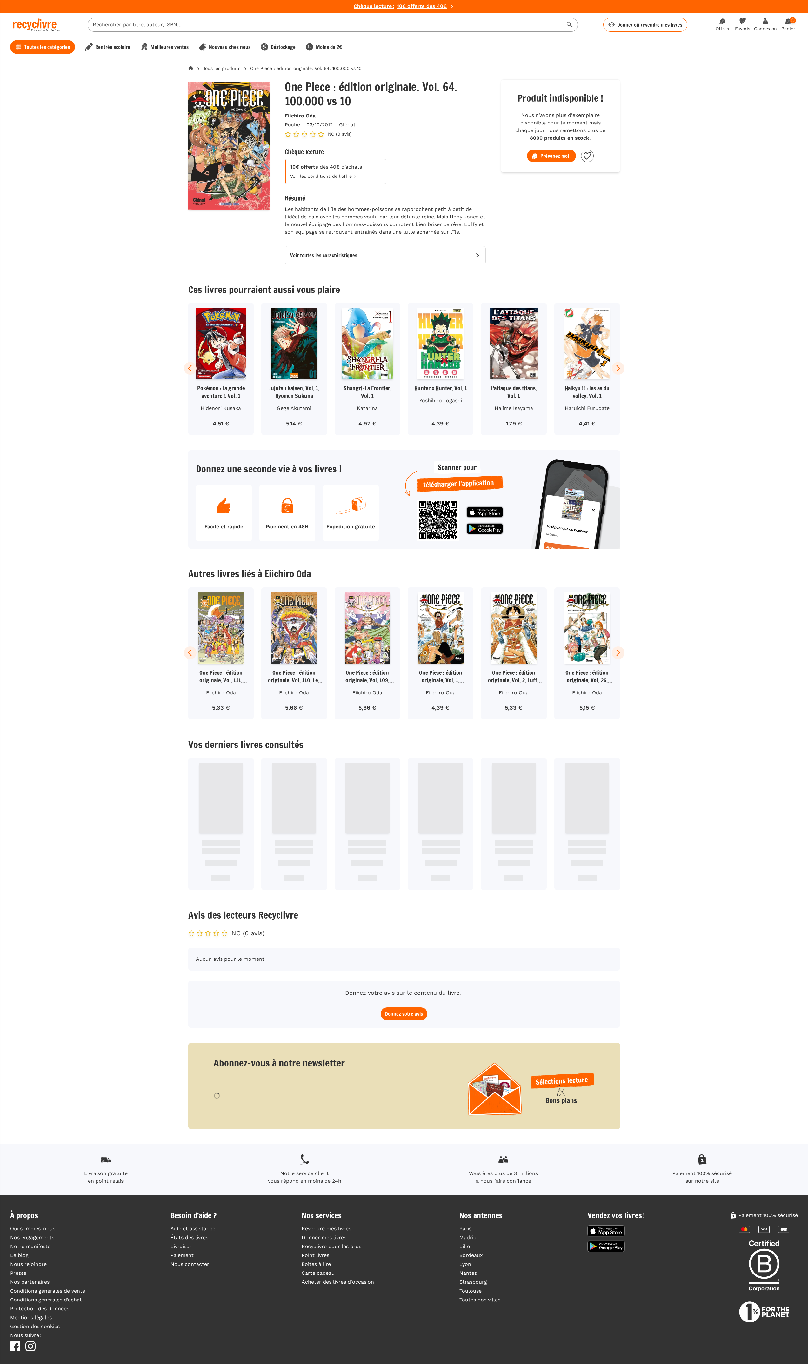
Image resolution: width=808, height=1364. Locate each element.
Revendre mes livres (326, 1229)
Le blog (19, 1255)
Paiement (182, 1255)
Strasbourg (473, 1282)
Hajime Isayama (514, 408)
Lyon (465, 1264)
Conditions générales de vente (47, 1291)
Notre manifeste (30, 1246)
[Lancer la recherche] (570, 25)
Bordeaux (471, 1255)
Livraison (181, 1246)
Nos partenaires (30, 1282)
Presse (18, 1273)
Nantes (468, 1273)
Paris (465, 1229)
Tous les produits (221, 68)
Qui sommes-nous (32, 1229)
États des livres (189, 1237)
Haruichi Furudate (587, 408)
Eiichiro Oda (300, 116)
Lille (464, 1246)
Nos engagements (32, 1237)
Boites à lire (316, 1264)
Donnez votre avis (404, 1013)
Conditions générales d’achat (46, 1300)
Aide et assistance (192, 1229)
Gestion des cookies (35, 1326)
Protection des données (39, 1309)
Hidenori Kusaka (221, 408)
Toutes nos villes (479, 1300)
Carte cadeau (318, 1273)
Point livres (315, 1255)
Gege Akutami (294, 408)
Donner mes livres (324, 1237)
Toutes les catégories (47, 46)
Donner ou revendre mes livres (649, 24)
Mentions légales (31, 1317)
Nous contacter (189, 1264)
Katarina (367, 408)
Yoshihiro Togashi (440, 401)
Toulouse (470, 1291)
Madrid (468, 1237)
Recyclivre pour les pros (331, 1246)
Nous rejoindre (28, 1264)
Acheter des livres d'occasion (338, 1282)
